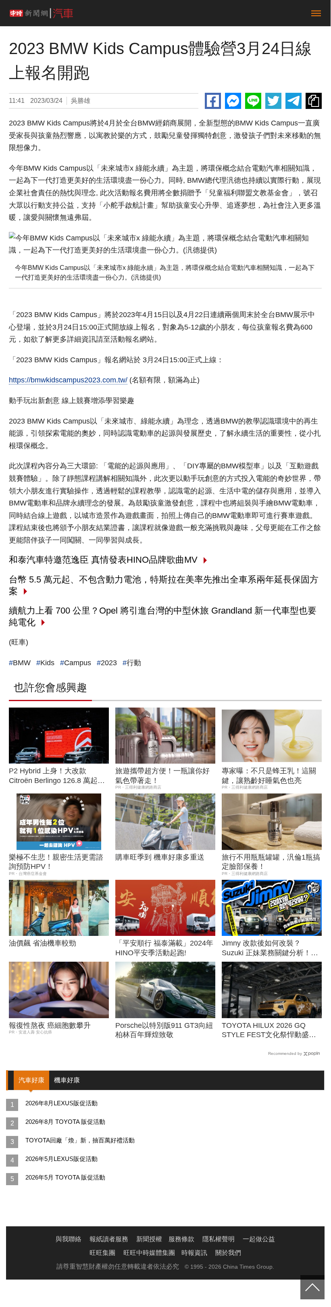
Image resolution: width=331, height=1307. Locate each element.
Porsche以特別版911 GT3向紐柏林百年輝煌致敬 (164, 1030)
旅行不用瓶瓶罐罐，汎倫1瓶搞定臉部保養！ (271, 862)
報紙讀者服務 (109, 1239)
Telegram (293, 101)
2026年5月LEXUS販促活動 (61, 1158)
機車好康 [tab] (67, 1080)
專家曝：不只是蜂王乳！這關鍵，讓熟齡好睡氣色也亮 (269, 775)
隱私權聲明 (218, 1239)
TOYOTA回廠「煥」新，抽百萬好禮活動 (80, 1140)
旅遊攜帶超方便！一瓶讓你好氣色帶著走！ (162, 775)
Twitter (273, 101)
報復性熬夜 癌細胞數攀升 (50, 1025)
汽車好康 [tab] (31, 1080)
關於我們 (228, 1252)
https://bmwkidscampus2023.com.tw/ (68, 380)
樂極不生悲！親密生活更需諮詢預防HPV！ (56, 862)
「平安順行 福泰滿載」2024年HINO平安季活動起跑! (164, 947)
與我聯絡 (68, 1239)
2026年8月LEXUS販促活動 (61, 1103)
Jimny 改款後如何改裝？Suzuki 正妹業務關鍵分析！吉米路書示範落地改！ (270, 948)
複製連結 (314, 101)
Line (253, 101)
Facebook (213, 101)
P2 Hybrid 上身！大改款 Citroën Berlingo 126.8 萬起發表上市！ (57, 776)
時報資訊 (194, 1252)
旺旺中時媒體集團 (149, 1252)
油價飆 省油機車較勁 (42, 943)
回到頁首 (312, 1287)
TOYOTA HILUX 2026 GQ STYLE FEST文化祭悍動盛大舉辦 (269, 1030)
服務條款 (181, 1239)
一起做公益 (259, 1239)
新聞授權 (149, 1239)
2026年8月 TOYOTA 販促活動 (65, 1121)
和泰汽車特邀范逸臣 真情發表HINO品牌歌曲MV (103, 560)
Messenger (233, 101)
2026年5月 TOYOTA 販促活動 (65, 1177)
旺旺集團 (102, 1252)
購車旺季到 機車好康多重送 (159, 857)
